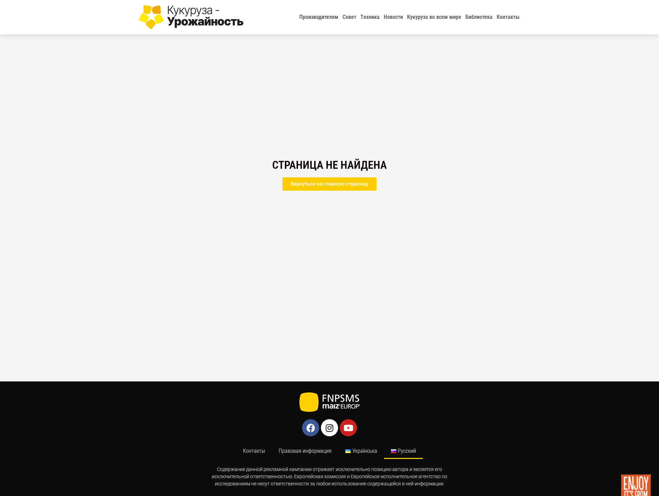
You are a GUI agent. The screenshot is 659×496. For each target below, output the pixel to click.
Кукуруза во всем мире (434, 17)
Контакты (508, 17)
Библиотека (479, 17)
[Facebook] (310, 427)
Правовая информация (305, 451)
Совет (349, 17)
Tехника (370, 17)
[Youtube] (348, 427)
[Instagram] (329, 427)
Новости (393, 17)
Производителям (318, 17)
